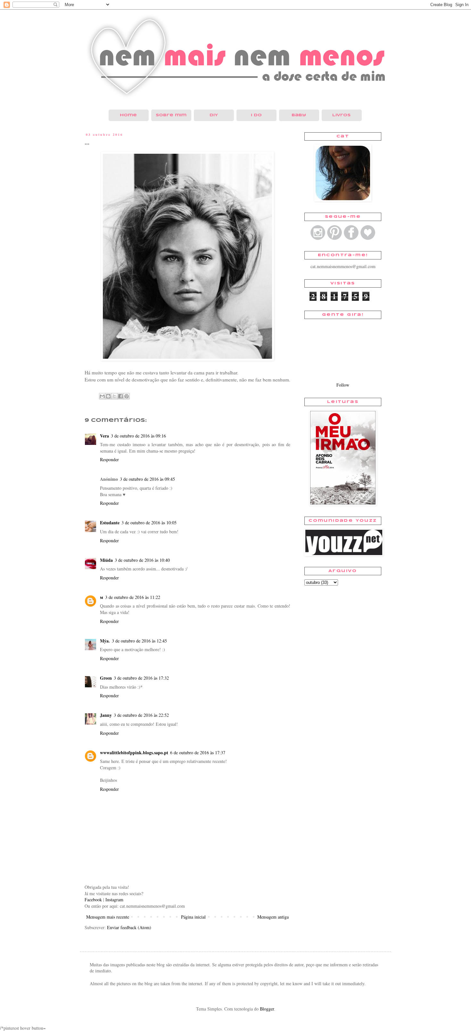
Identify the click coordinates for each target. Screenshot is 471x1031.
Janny (106, 715)
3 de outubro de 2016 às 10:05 (149, 523)
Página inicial (193, 917)
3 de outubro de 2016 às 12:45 (139, 641)
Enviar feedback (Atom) (129, 927)
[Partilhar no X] (114, 396)
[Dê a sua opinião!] (108, 396)
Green (106, 678)
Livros (341, 115)
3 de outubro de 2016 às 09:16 (138, 436)
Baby (299, 115)
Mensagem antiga (273, 917)
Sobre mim (171, 115)
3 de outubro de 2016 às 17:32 (141, 678)
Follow (342, 385)
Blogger (267, 1009)
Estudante (110, 522)
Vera (104, 435)
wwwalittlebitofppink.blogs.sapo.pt (134, 752)
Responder (109, 459)
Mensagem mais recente (107, 917)
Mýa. (105, 640)
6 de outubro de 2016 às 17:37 (197, 752)
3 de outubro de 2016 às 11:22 (132, 597)
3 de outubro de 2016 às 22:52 (141, 715)
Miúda (106, 560)
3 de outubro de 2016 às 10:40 (142, 560)
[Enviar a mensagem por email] (102, 396)
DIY (214, 115)
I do (256, 115)
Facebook (93, 899)
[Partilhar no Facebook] (120, 396)
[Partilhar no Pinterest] (126, 396)
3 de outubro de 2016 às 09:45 (147, 479)
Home (128, 115)
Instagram (114, 899)
